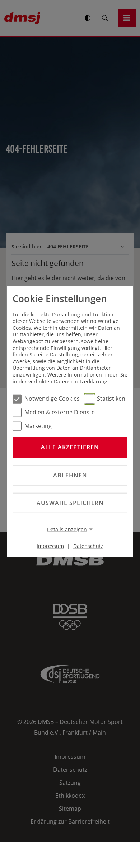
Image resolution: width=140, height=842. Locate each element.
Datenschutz (88, 545)
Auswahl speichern (70, 503)
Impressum (50, 545)
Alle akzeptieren (70, 447)
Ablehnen (70, 475)
